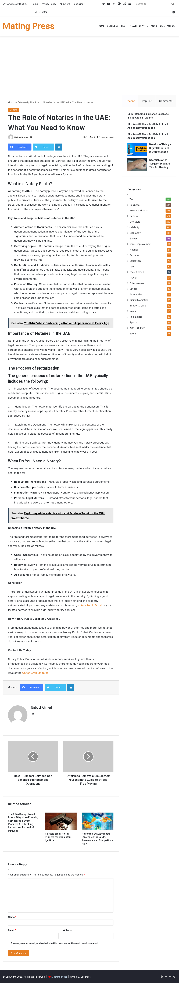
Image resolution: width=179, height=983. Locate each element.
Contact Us (167, 25)
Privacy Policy (48, 3)
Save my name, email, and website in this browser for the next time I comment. (55, 943)
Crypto (143, 25)
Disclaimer (78, 3)
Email (12, 930)
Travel (133, 277)
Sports (133, 322)
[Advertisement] (89, 65)
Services (134, 255)
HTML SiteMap (39, 11)
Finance (134, 249)
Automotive (136, 294)
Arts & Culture (137, 328)
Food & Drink (137, 272)
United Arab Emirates (35, 672)
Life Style (135, 221)
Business (112, 25)
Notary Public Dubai (89, 605)
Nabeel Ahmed (21, 137)
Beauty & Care (138, 305)
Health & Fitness (139, 210)
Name (12, 917)
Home (34, 3)
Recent (130, 101)
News (133, 25)
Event (133, 333)
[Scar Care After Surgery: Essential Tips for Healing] (137, 164)
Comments (166, 101)
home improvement (140, 244)
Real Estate (136, 316)
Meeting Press (59, 976)
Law (132, 266)
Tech (124, 25)
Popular (147, 101)
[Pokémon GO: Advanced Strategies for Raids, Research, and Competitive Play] (97, 821)
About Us (65, 3)
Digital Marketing (139, 300)
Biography (135, 232)
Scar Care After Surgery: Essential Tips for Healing (159, 164)
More (154, 25)
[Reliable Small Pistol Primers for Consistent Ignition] (61, 821)
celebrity (134, 227)
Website (67, 930)
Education (135, 260)
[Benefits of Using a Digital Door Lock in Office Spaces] (137, 149)
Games (133, 238)
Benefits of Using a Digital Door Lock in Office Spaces (160, 148)
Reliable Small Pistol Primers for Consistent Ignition (58, 837)
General (23, 102)
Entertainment (137, 283)
